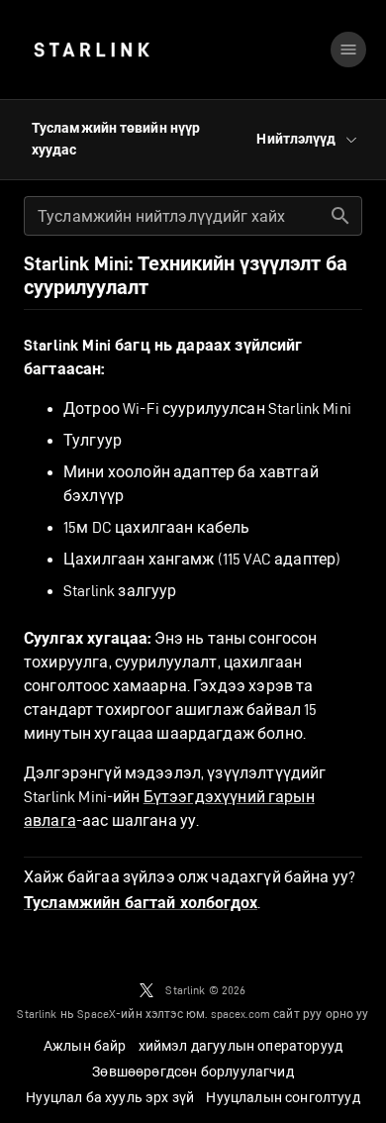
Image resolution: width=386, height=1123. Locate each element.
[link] (91, 49)
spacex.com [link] (241, 1013)
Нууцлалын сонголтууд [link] (282, 1097)
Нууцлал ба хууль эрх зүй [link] (110, 1097)
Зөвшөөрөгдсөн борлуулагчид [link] (192, 1071)
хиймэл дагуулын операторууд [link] (241, 1046)
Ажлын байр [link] (85, 1046)
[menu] (348, 49)
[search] (340, 216)
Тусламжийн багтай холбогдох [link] (140, 903)
